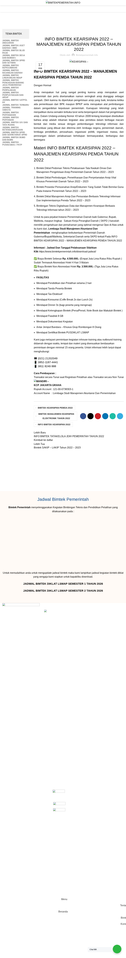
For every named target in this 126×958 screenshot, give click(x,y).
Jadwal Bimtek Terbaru (100, 31)
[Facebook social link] (83, 416)
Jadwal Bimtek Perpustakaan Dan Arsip (33, 27)
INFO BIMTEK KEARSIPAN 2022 (54, 424)
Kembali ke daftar (43, 440)
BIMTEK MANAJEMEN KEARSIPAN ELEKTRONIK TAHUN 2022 (56, 416)
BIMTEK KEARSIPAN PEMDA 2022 (55, 408)
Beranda (6, 27)
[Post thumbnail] (53, 725)
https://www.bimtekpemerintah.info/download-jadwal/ (67, 251)
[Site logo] (63, 2)
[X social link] (90, 416)
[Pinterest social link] (98, 416)
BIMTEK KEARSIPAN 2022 (85, 148)
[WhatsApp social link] (113, 416)
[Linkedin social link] (105, 416)
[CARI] (120, 9)
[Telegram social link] (120, 416)
